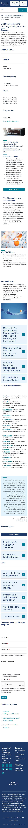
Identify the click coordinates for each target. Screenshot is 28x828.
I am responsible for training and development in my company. (11, 675)
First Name (4, 637)
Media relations (13, 820)
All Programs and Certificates (11, 714)
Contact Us (6, 727)
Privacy (13, 818)
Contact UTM (20, 818)
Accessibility (6, 818)
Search (23, 2)
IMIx (2, 10)
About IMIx (6, 711)
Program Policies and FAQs (10, 725)
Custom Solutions (8, 720)
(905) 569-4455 (6, 762)
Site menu (23, 9)
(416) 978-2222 (19, 766)
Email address (4, 649)
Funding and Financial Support (11, 718)
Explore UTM (15, 2)
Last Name (4, 643)
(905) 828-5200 (19, 770)
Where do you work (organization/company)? (12, 655)
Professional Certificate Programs (14, 15)
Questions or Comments (7, 661)
